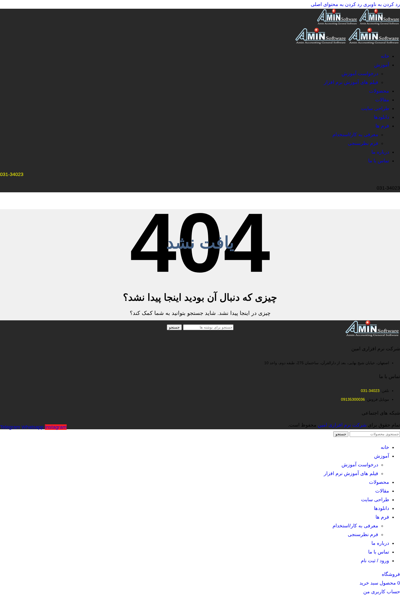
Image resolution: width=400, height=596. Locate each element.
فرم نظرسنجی (363, 143)
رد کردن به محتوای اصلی (336, 4)
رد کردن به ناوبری (381, 4)
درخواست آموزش (359, 73)
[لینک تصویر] (372, 335)
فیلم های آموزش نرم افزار (351, 82)
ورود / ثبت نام (375, 560)
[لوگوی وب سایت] (379, 23)
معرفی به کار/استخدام (355, 134)
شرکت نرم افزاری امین (342, 425)
